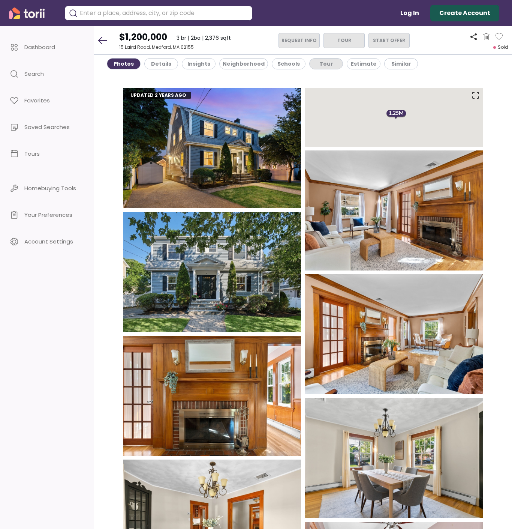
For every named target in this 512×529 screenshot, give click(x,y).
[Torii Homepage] (32, 13)
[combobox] (164, 13)
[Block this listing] (486, 36)
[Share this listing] (473, 36)
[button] (47, 47)
